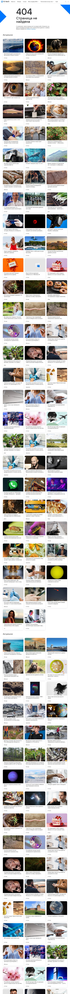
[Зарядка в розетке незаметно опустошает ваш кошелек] (35, 115)
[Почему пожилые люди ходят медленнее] (35, 137)
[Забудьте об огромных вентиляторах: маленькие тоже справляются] (35, 619)
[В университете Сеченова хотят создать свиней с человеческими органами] (13, 180)
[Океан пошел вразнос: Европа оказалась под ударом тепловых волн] (13, 758)
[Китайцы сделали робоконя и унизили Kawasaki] (13, 422)
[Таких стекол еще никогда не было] (13, 400)
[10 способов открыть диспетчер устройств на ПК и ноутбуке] (57, 554)
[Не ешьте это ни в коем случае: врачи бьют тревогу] (57, 780)
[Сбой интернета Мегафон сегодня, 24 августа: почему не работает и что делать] (13, 224)
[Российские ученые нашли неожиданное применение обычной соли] (13, 334)
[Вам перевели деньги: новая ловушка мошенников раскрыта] (35, 597)
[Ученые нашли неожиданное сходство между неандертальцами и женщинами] (35, 180)
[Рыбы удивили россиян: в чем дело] (13, 115)
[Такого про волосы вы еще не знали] (57, 801)
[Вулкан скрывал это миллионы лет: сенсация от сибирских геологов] (57, 159)
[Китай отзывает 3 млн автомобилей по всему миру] (13, 823)
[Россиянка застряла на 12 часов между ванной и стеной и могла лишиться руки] (35, 378)
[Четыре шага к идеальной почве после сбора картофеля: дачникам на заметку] (13, 801)
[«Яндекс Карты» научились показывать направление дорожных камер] (57, 685)
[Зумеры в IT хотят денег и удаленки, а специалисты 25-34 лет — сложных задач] (57, 488)
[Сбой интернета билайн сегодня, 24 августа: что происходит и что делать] (57, 356)
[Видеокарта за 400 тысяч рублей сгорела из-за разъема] (35, 532)
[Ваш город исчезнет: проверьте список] (57, 823)
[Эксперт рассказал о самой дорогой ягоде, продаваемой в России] (57, 93)
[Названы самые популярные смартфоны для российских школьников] (35, 575)
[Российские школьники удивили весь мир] (35, 202)
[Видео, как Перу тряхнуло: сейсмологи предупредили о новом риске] (57, 532)
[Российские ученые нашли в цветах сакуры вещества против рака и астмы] (35, 422)
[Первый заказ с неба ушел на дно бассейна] (35, 246)
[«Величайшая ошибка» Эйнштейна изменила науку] (57, 466)
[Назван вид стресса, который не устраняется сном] (57, 334)
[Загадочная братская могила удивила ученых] (57, 246)
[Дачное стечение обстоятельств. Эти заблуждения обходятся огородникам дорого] (13, 845)
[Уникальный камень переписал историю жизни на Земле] (13, 71)
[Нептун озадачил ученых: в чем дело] (13, 889)
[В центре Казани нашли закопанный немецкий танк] (13, 780)
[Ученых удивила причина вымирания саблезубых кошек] (57, 444)
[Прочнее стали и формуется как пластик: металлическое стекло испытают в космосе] (57, 867)
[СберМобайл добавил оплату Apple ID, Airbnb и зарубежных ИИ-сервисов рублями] (35, 663)
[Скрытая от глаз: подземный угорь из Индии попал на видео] (35, 312)
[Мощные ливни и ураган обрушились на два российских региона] (57, 845)
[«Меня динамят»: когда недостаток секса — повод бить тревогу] (35, 729)
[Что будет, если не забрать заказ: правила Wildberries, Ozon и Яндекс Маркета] (13, 707)
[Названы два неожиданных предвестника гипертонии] (13, 137)
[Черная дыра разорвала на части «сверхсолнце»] (57, 707)
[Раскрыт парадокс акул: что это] (35, 159)
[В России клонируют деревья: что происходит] (13, 290)
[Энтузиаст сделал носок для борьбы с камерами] (57, 224)
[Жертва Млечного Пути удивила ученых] (35, 911)
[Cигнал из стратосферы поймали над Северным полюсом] (35, 889)
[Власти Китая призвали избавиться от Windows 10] (35, 268)
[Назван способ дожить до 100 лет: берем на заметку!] (13, 911)
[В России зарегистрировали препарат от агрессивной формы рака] (13, 597)
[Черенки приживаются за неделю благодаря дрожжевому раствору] (35, 867)
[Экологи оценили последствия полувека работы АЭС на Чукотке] (13, 867)
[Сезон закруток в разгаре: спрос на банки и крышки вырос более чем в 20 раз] (13, 663)
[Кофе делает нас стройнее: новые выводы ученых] (57, 911)
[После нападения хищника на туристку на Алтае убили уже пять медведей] (57, 49)
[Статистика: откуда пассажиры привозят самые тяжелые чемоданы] (35, 510)
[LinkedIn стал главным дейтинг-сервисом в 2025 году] (57, 641)
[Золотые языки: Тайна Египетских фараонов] (57, 378)
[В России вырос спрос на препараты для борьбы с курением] (35, 334)
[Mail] (2, 1)
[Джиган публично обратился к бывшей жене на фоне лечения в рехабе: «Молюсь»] (35, 466)
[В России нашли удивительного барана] (57, 71)
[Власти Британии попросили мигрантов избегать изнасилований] (35, 758)
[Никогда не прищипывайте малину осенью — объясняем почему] (57, 137)
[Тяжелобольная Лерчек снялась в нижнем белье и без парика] (13, 619)
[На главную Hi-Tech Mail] (6, 1)
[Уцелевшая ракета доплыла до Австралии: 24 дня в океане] (13, 49)
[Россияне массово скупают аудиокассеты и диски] (13, 268)
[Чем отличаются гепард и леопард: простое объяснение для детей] (13, 510)
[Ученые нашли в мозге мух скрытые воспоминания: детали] (13, 532)
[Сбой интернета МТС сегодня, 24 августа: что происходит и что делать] (13, 378)
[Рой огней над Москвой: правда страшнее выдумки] (57, 597)
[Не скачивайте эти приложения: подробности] (57, 400)
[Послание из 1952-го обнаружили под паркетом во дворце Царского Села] (35, 71)
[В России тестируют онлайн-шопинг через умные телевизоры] (13, 554)
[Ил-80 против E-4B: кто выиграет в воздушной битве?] (57, 422)
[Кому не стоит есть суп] (57, 619)
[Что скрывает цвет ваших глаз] (13, 93)
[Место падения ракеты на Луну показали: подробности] (57, 663)
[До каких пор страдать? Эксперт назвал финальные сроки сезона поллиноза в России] (13, 312)
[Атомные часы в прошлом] (35, 641)
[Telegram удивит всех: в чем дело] (57, 889)
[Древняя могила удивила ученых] (35, 780)
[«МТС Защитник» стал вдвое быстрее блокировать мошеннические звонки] (35, 707)
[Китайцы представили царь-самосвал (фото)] (13, 159)
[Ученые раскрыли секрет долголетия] (35, 93)
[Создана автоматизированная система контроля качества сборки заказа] (35, 488)
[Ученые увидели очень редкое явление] (57, 729)
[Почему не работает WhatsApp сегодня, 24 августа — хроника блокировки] (13, 488)
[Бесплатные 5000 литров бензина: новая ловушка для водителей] (35, 685)
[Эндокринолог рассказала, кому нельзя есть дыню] (35, 554)
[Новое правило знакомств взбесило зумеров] (13, 246)
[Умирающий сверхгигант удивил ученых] (57, 758)
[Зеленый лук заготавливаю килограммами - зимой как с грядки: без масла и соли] (57, 202)
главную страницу (30, 29)
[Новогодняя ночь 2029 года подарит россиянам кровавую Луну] (35, 224)
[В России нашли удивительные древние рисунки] (57, 180)
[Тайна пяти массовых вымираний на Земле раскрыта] (35, 49)
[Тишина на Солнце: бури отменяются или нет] (57, 575)
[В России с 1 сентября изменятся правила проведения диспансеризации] (35, 823)
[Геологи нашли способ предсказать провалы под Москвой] (57, 312)
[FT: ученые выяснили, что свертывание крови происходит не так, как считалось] (13, 202)
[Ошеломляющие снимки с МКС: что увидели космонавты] (35, 801)
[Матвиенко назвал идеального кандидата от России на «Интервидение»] (35, 845)
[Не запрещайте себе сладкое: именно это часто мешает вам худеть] (57, 268)
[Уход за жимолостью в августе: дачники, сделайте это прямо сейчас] (13, 356)
